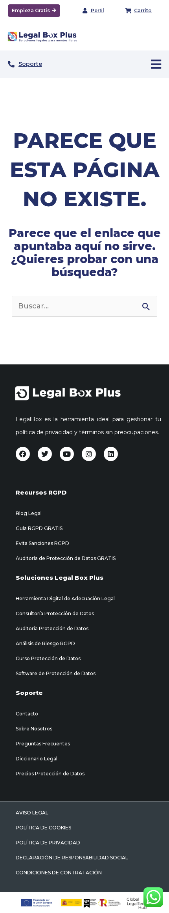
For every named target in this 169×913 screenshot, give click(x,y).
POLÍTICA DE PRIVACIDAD (48, 843)
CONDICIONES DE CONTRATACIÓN (59, 873)
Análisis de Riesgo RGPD (45, 643)
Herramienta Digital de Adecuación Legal (65, 598)
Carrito (143, 10)
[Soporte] (11, 64)
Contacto (27, 714)
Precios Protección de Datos (50, 774)
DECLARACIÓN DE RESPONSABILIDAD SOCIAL (72, 858)
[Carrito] (128, 10)
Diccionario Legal (36, 759)
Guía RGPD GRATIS (39, 528)
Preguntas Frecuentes (43, 744)
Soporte (30, 63)
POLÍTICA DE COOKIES (43, 828)
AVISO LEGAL (32, 813)
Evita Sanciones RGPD (42, 543)
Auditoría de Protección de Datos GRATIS (66, 558)
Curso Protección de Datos (48, 658)
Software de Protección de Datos (56, 673)
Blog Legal (29, 513)
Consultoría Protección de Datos (55, 613)
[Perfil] (85, 10)
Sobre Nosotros (34, 729)
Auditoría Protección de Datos (52, 628)
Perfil (97, 10)
